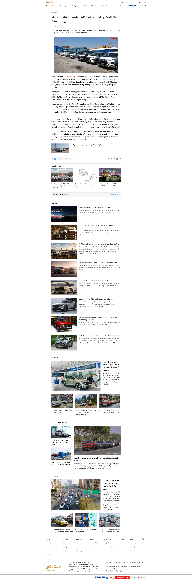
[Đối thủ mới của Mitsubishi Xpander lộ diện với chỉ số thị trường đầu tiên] (62, 175)
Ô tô (143, 543)
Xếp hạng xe (79, 551)
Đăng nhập (143, 2)
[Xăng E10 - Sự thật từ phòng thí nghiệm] (86, 520)
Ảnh (120, 6)
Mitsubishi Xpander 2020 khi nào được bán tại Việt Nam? (109, 185)
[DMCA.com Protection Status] (50, 570)
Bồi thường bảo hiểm (110, 547)
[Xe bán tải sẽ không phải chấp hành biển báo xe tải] (109, 401)
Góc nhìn (54, 476)
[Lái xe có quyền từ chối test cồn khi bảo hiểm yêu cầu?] (109, 520)
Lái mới (85, 6)
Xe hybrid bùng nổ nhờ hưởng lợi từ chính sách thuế (99, 336)
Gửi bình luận (115, 194)
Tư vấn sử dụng (94, 543)
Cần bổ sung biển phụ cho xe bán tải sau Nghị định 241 (96, 459)
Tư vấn (132, 551)
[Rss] (113, 578)
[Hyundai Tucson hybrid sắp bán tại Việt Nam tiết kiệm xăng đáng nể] (64, 324)
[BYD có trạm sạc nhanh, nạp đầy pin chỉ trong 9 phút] (61, 432)
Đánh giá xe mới (80, 543)
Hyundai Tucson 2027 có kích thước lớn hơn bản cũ (99, 262)
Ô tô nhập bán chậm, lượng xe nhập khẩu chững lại (86, 145)
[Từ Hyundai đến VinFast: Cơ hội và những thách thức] (62, 520)
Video (113, 6)
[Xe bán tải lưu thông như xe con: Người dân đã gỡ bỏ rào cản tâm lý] (86, 401)
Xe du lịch (65, 543)
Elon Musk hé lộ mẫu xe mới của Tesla (94, 281)
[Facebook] (107, 578)
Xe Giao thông (69, 77)
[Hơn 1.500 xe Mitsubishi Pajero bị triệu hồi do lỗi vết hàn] (86, 175)
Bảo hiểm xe (94, 6)
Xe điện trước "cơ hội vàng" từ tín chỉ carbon (62, 411)
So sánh (78, 547)
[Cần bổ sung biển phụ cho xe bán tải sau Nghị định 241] (97, 440)
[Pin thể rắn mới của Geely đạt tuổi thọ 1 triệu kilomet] (64, 232)
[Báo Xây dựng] (132, 6)
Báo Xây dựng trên (61, 158)
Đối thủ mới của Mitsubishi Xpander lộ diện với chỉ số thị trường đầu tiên (61, 186)
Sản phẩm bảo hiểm (109, 543)
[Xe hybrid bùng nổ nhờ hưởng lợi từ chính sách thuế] (64, 342)
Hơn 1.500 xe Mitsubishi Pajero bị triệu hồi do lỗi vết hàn (85, 186)
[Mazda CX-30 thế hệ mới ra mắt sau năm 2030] (64, 306)
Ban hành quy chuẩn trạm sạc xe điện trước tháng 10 (60, 463)
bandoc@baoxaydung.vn (118, 571)
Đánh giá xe (75, 6)
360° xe (53, 6)
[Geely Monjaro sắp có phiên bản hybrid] (64, 214)
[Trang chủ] (46, 6)
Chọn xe (92, 547)
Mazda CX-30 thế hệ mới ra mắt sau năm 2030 (96, 299)
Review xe (133, 543)
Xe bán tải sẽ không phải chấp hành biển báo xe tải (109, 411)
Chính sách (55, 357)
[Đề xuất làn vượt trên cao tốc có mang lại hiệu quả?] (75, 494)
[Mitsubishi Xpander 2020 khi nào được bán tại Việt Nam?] (110, 175)
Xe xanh (104, 6)
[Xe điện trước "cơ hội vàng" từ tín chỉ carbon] (62, 401)
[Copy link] (120, 159)
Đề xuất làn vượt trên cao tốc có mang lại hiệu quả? (111, 484)
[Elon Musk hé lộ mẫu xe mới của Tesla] (64, 287)
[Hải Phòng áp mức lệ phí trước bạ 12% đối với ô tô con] (75, 376)
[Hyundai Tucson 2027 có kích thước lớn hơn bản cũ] (64, 269)
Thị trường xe (64, 6)
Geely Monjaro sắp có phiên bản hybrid (94, 207)
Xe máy (64, 551)
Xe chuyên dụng (66, 547)
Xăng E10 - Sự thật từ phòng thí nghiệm (86, 530)
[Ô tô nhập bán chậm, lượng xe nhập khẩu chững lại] (60, 148)
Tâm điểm (48, 555)
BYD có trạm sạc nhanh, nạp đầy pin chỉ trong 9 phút (60, 442)
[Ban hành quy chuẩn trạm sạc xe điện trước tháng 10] (61, 454)
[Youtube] (111, 578)
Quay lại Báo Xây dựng (139, 577)
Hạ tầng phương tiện (59, 422)
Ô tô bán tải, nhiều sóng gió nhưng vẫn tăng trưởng (99, 244)
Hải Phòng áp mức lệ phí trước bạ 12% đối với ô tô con (111, 366)
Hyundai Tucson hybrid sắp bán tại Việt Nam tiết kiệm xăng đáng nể (98, 318)
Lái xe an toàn (94, 551)
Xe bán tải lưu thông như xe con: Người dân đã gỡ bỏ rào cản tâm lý (86, 412)
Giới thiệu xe (133, 547)
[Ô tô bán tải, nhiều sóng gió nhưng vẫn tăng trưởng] (64, 251)
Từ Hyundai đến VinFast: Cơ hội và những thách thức (62, 530)
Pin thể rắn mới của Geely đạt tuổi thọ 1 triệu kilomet (96, 227)
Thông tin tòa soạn (122, 578)
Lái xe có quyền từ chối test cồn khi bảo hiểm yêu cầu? (109, 530)
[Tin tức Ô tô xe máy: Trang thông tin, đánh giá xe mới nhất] (50, 2)
